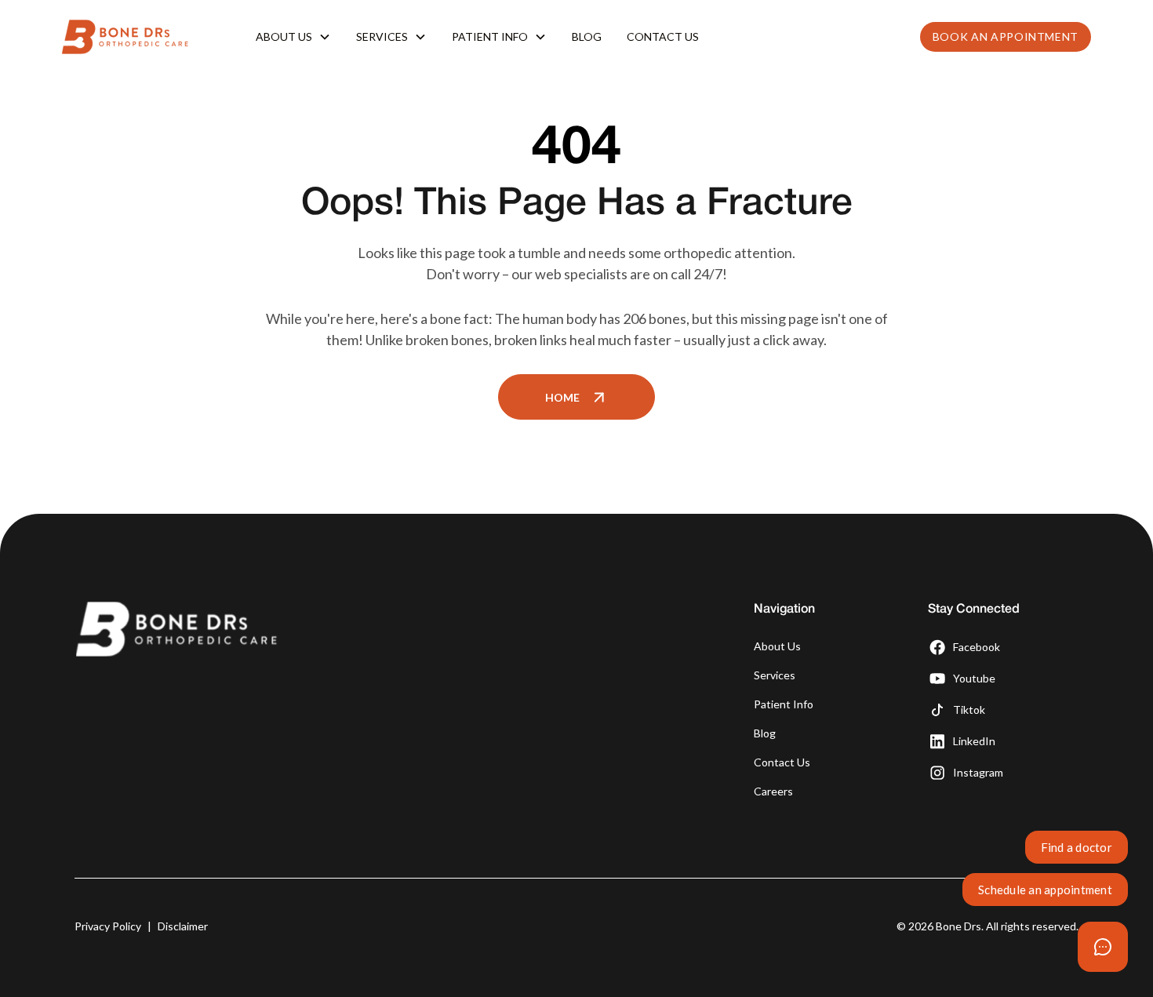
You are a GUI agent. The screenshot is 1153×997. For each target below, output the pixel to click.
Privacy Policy (108, 926)
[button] (293, 36)
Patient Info (783, 704)
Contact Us (663, 36)
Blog (587, 36)
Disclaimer (183, 926)
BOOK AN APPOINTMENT (1005, 36)
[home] (140, 37)
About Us (777, 646)
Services (774, 675)
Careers (773, 791)
